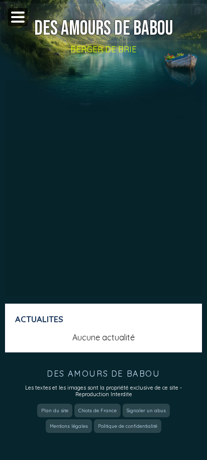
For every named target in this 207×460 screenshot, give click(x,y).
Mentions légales (69, 426)
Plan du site (54, 410)
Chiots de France (97, 410)
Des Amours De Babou (103, 28)
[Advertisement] (103, 188)
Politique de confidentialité (127, 426)
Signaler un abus (146, 410)
